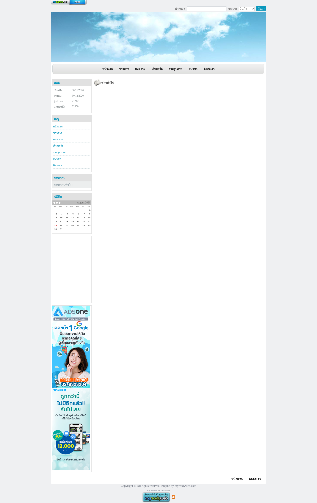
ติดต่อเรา (58, 165)
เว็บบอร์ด (58, 146)
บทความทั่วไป (63, 185)
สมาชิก (57, 158)
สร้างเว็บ (69, 2)
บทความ (58, 139)
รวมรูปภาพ (59, 152)
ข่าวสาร (57, 133)
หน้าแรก (58, 126)
